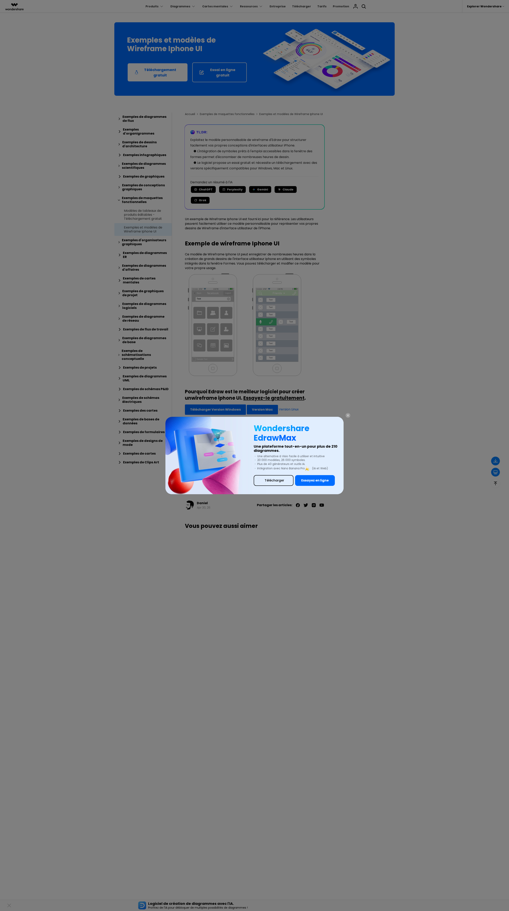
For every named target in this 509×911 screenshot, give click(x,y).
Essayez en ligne (315, 480)
